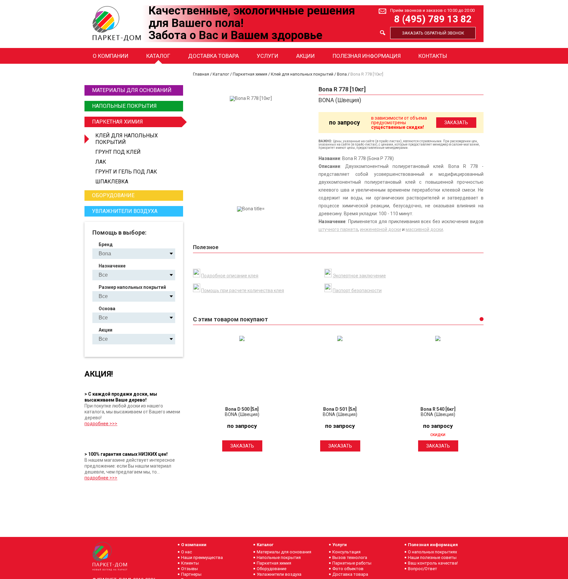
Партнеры (191, 574)
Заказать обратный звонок (433, 33)
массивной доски (424, 229)
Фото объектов (348, 568)
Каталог (158, 56)
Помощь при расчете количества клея (242, 290)
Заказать (242, 446)
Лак (100, 162)
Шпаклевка (111, 181)
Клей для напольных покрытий (126, 138)
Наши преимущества (202, 557)
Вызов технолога (349, 557)
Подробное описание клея (229, 275)
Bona (342, 74)
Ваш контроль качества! (433, 563)
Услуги (267, 56)
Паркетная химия (117, 122)
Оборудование (113, 195)
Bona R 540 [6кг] (438, 409)
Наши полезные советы (432, 557)
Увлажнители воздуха (124, 211)
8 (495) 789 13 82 (433, 19)
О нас (186, 551)
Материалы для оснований (132, 90)
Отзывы (189, 568)
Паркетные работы (351, 563)
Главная (201, 74)
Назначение (112, 266)
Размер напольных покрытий (132, 287)
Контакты (432, 56)
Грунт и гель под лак (126, 172)
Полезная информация (367, 56)
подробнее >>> (100, 423)
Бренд (106, 244)
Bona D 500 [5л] (242, 409)
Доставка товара (213, 56)
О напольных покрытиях (432, 551)
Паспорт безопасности (357, 290)
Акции (305, 56)
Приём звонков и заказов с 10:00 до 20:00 (432, 10)
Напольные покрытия (124, 106)
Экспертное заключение (359, 275)
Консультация (346, 551)
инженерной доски (380, 229)
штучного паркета (338, 229)
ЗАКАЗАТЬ (456, 122)
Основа (107, 308)
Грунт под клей (118, 152)
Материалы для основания (284, 551)
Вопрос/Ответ (422, 568)
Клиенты (190, 563)
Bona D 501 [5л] (340, 409)
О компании (111, 56)
